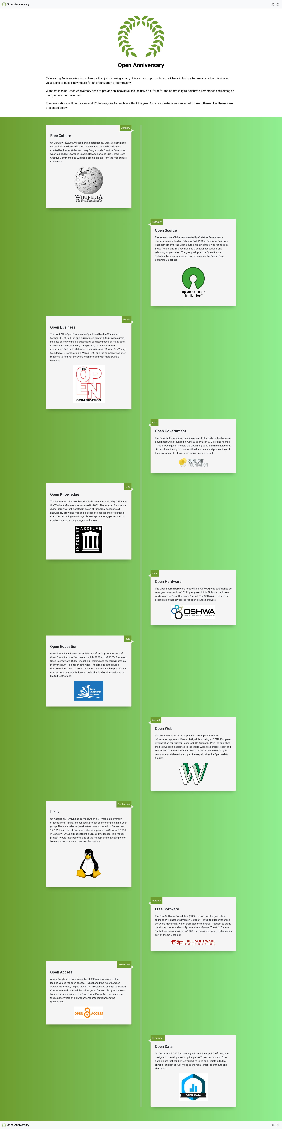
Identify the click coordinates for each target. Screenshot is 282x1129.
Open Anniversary (17, 4)
